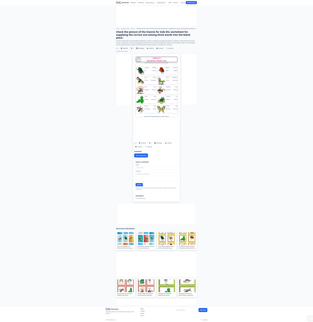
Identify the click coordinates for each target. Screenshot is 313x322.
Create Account (191, 2)
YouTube (205, 320)
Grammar (133, 2)
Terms (142, 315)
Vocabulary (141, 2)
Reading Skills (161, 2)
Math (169, 2)
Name (137, 165)
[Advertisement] (156, 16)
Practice (175, 2)
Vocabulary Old (125, 28)
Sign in (183, 2)
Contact (142, 311)
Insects (133, 28)
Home (117, 28)
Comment (138, 171)
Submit (139, 185)
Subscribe (203, 310)
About (142, 309)
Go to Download (141, 155)
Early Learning (150, 2)
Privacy (142, 313)
